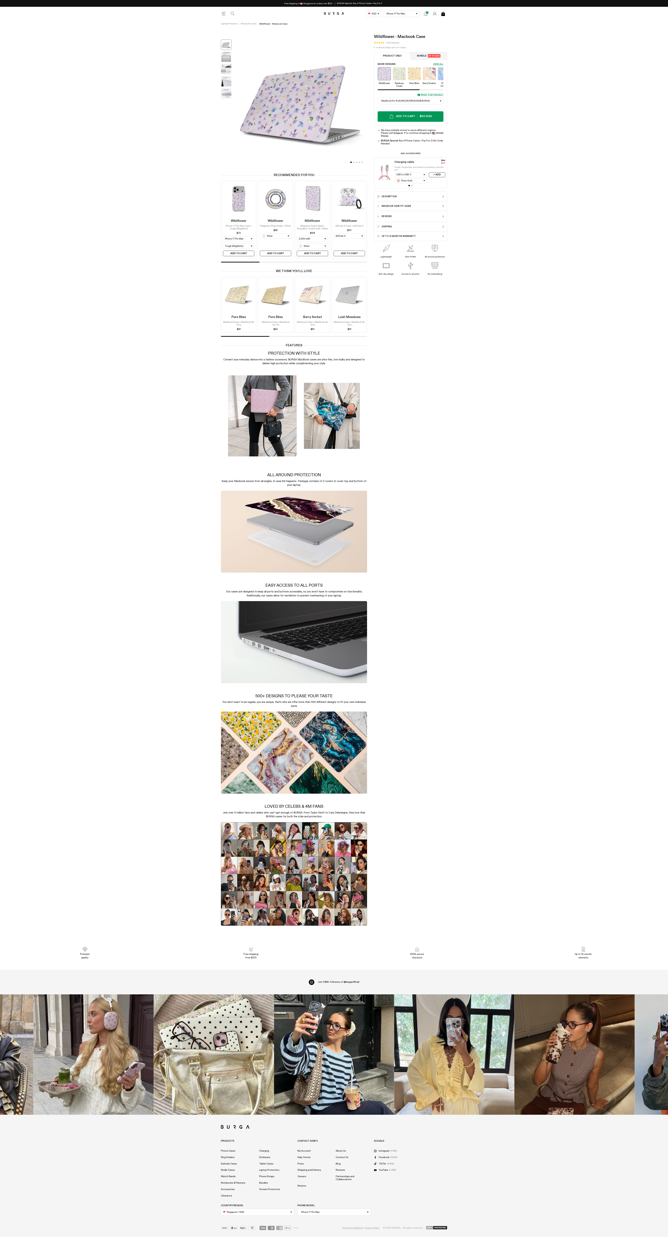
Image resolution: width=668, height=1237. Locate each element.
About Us (341, 1151)
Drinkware (264, 1157)
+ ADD (437, 174)
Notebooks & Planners (233, 1183)
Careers (301, 1176)
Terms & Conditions (352, 1228)
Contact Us (342, 1157)
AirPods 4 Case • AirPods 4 (349, 226)
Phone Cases (228, 1151)
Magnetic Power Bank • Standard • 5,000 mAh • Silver (312, 227)
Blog (338, 1164)
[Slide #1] (354, 162)
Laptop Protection (229, 24)
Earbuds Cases (229, 1164)
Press (300, 1164)
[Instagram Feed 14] (214, 1054)
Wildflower (238, 220)
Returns (301, 1186)
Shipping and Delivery (309, 1170)
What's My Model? (432, 95)
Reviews (340, 1170)
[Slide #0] (351, 162)
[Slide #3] (359, 162)
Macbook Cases (248, 24)
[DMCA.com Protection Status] (436, 1228)
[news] (425, 14)
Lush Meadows (349, 317)
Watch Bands (228, 1176)
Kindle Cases (228, 1170)
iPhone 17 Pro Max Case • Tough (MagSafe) (239, 227)
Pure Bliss (238, 317)
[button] (386, 43)
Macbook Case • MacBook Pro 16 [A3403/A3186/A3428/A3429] (275, 324)
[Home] (334, 13)
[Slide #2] (356, 162)
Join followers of (338, 982)
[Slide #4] (362, 162)
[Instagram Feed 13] (94, 1054)
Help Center (304, 1157)
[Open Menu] (223, 14)
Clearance (226, 1196)
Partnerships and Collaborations (345, 1178)
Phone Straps (266, 1176)
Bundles (263, 1183)
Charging (264, 1151)
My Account (304, 1151)
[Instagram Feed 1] (334, 1054)
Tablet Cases (266, 1164)
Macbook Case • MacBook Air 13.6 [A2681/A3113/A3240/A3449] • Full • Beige (312, 324)
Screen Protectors (269, 1189)
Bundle (428, 56)
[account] (435, 14)
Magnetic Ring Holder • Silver (275, 226)
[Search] (233, 14)
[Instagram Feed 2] (454, 1054)
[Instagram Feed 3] (574, 1054)
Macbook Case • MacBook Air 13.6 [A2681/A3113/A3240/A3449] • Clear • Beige (238, 324)
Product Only (392, 56)
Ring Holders (228, 1157)
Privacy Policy (372, 1228)
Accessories (228, 1189)
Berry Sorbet (312, 317)
